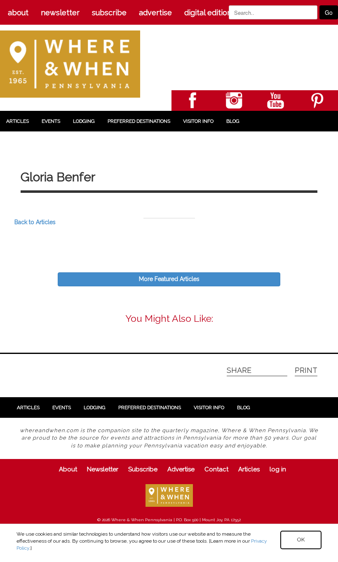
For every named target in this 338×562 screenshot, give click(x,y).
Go (329, 12)
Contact (216, 469)
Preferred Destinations (139, 121)
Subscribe (109, 12)
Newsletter (60, 12)
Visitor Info (198, 121)
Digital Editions (209, 12)
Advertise (155, 12)
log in (278, 469)
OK (301, 539)
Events (51, 121)
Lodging (84, 121)
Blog (232, 121)
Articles (17, 121)
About (18, 12)
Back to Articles (35, 222)
